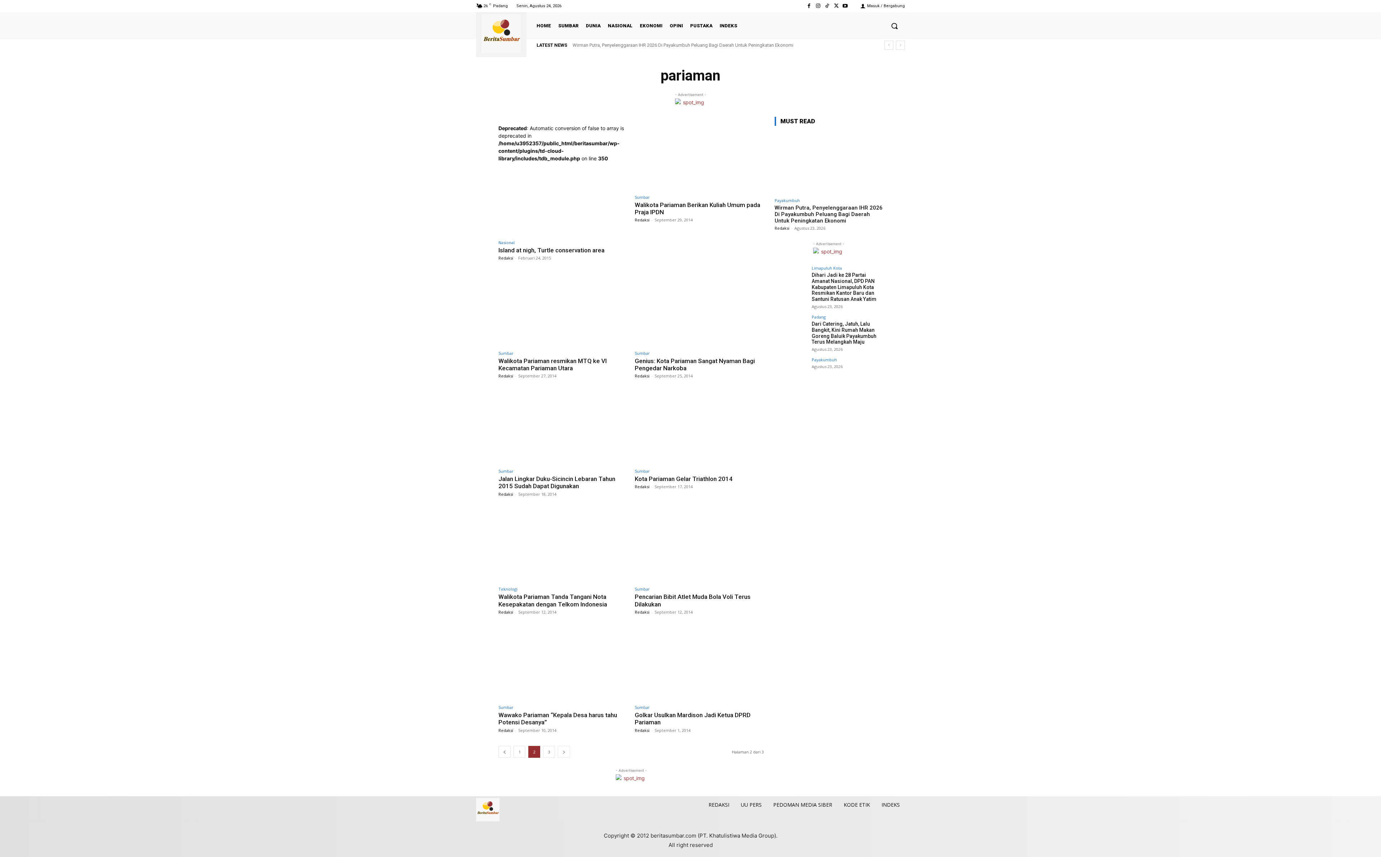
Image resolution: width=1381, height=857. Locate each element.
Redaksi (505, 258)
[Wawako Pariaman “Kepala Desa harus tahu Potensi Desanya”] (563, 664)
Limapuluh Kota (827, 268)
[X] (836, 5)
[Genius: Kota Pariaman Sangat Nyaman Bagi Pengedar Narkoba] (699, 310)
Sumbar (642, 197)
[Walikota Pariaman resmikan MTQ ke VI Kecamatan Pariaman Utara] (563, 310)
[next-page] (564, 752)
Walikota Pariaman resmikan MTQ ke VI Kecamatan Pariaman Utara (552, 364)
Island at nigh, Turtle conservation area (551, 250)
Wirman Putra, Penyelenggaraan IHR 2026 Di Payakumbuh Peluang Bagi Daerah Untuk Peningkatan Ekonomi (683, 45)
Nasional (506, 242)
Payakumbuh (787, 200)
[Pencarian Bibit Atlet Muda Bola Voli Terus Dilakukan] (699, 546)
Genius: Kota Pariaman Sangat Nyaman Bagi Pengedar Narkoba (695, 364)
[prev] (888, 45)
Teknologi (508, 589)
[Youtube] (845, 5)
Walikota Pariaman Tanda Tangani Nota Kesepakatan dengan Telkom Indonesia (552, 600)
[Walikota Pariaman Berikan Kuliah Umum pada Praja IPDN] (699, 154)
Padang (819, 317)
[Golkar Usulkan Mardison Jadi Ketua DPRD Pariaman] (699, 664)
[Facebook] (809, 5)
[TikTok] (826, 5)
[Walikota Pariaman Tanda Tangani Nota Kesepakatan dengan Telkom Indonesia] (563, 546)
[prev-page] (504, 752)
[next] (900, 45)
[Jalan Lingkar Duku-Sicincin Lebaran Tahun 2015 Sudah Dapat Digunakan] (563, 427)
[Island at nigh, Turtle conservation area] (563, 199)
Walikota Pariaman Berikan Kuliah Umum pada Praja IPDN (697, 208)
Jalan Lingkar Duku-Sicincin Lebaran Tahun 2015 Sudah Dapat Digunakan (556, 482)
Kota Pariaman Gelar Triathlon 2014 (684, 478)
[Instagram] (817, 5)
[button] (894, 25)
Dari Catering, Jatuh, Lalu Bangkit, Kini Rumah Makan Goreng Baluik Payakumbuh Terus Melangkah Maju (844, 333)
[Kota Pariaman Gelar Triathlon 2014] (699, 427)
